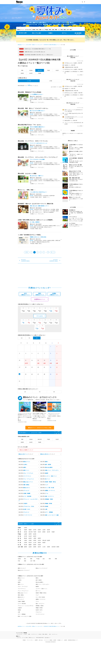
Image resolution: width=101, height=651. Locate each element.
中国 (61, 29)
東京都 (30, 70)
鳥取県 (39, 542)
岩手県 (34, 529)
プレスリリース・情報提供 (48, 640)
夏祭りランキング (22, 568)
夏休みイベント (21, 578)
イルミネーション (54, 634)
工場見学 (20, 607)
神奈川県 (40, 439)
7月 (39, 391)
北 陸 (19, 536)
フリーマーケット (22, 588)
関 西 (19, 540)
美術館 (19, 610)
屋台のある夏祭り (39, 582)
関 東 (19, 532)
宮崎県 (48, 546)
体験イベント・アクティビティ (42, 584)
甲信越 (46, 29)
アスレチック (38, 612)
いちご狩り (25, 634)
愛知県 (25, 538)
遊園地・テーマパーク (40, 599)
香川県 (25, 544)
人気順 (50, 80)
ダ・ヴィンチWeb (25, 637)
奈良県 (39, 540)
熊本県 (39, 546)
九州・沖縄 (69, 29)
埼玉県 (57, 70)
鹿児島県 (54, 546)
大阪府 (25, 540)
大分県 (43, 546)
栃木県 (30, 73)
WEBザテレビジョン (32, 637)
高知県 (39, 544)
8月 (54, 391)
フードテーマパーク (40, 614)
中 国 (19, 542)
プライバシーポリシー (30, 640)
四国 (65, 29)
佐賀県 (30, 546)
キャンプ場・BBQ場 (40, 597)
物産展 (37, 586)
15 (48, 252)
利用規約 (24, 640)
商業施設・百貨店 (39, 605)
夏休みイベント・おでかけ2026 (24, 29)
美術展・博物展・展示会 (41, 593)
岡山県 (30, 542)
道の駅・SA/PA (39, 610)
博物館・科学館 (39, 607)
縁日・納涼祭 (38, 580)
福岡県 (25, 546)
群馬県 (22, 73)
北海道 (33, 29)
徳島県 (34, 544)
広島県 (25, 542)
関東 (40, 29)
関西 (56, 29)
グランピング (21, 599)
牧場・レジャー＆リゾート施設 (24, 616)
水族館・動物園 (21, 601)
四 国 (19, 544)
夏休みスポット (21, 597)
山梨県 (25, 534)
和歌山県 (44, 540)
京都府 (30, 540)
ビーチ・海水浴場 (22, 603)
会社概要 (65, 640)
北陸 (53, 29)
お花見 (29, 634)
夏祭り (51, 33)
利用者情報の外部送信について (73, 640)
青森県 (30, 529)
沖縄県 (57, 546)
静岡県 (39, 538)
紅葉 (50, 634)
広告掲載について (60, 640)
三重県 (34, 538)
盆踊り (19, 582)
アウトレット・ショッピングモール (25, 605)
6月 (25, 391)
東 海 (19, 538)
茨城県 (39, 73)
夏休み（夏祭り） (45, 634)
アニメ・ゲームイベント (23, 590)
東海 (50, 29)
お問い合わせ (41, 640)
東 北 (19, 529)
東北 (37, 29)
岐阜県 (30, 538)
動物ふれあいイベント (22, 593)
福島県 (48, 529)
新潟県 (34, 534)
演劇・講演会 (21, 595)
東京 (43, 29)
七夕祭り (20, 580)
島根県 (43, 542)
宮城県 (25, 529)
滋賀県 (48, 540)
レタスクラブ (19, 637)
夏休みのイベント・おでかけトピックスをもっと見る (39, 427)
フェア (37, 595)
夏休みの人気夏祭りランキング (26, 450)
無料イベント (21, 584)
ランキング (26, 454)
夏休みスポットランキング (23, 570)
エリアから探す (37, 33)
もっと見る (80, 74)
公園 (19, 612)
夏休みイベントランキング (41, 568)
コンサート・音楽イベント (41, 588)
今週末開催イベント (78, 33)
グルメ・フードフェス (22, 586)
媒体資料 (54, 640)
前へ (27, 252)
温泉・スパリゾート (40, 603)
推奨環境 (36, 640)
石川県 (25, 536)
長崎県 (34, 546)
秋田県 (39, 529)
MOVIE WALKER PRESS (40, 637)
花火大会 (40, 634)
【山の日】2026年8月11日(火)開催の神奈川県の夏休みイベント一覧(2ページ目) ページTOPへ (44, 623)
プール (65, 33)
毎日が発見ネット (47, 637)
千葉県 (48, 70)
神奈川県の (24, 461)
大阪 (59, 29)
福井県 (34, 536)
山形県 (43, 529)
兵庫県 (34, 540)
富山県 (30, 536)
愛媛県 (30, 544)
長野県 (30, 534)
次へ (52, 252)
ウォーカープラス (19, 634)
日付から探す (23, 33)
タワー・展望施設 (22, 614)
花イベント (38, 590)
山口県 (34, 542)
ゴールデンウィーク (34, 634)
